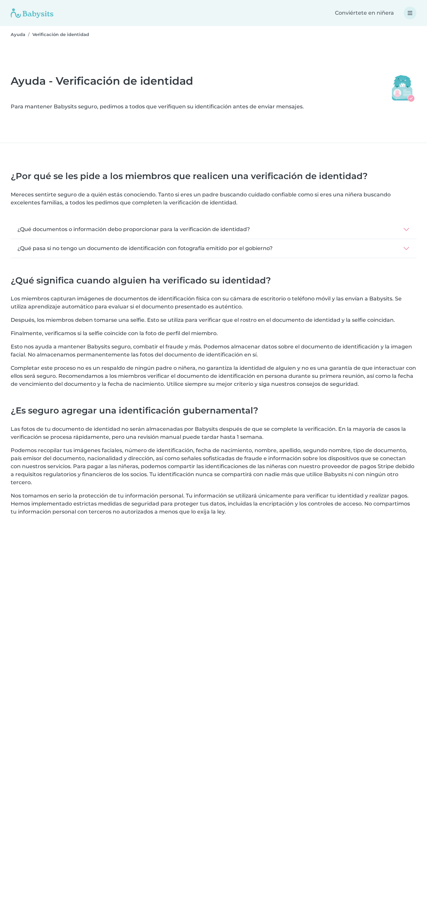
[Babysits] (32, 13)
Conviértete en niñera (364, 13)
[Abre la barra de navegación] (410, 13)
